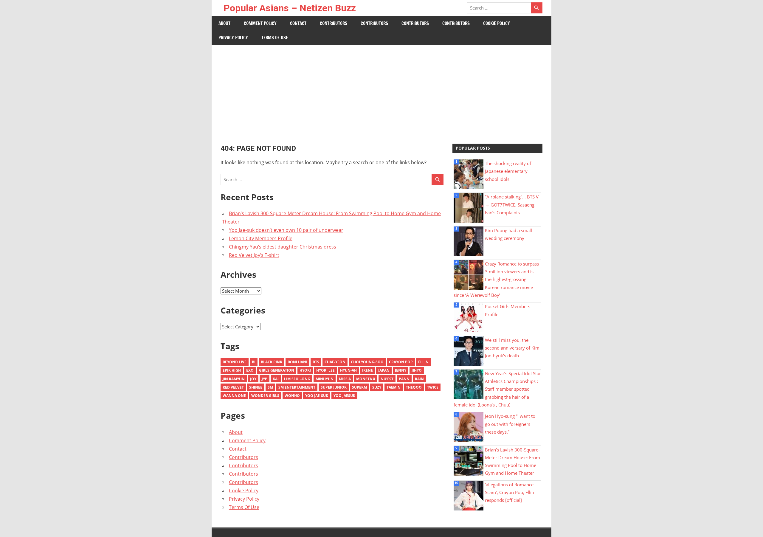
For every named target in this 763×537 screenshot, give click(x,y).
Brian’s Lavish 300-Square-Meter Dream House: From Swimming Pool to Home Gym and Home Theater (512, 461)
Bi (253, 361)
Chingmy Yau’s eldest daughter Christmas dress (282, 246)
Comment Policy (260, 23)
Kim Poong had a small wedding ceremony (508, 234)
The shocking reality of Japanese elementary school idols (508, 171)
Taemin (394, 387)
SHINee (255, 387)
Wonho (292, 395)
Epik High (232, 370)
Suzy (376, 387)
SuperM (359, 387)
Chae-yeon (335, 361)
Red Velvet (233, 387)
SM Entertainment (296, 387)
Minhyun (325, 378)
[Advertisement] (381, 90)
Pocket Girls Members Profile (507, 310)
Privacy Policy (233, 38)
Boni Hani (297, 361)
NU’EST (387, 378)
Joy (253, 378)
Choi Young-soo (367, 361)
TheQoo (414, 387)
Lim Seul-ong (297, 378)
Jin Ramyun (234, 378)
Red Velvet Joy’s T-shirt (254, 255)
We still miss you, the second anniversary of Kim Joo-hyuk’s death (512, 348)
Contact (298, 23)
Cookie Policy (496, 23)
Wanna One (234, 395)
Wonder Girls (265, 395)
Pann (404, 378)
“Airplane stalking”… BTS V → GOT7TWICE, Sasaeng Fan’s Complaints (512, 204)
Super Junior (334, 387)
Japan (384, 370)
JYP (264, 378)
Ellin (423, 361)
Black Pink (271, 361)
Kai (276, 378)
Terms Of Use (274, 38)
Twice (432, 387)
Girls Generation (276, 370)
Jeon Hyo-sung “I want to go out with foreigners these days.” (510, 424)
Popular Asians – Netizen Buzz (290, 8)
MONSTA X (365, 378)
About (224, 23)
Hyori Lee (325, 370)
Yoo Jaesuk (344, 395)
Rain (419, 378)
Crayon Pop (401, 361)
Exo (250, 370)
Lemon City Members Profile (260, 238)
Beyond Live (234, 361)
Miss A (345, 378)
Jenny (400, 370)
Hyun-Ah (348, 370)
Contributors (333, 23)
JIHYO (417, 370)
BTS (316, 361)
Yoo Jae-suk (316, 395)
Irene (367, 370)
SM (270, 387)
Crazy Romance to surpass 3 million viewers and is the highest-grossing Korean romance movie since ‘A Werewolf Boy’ (496, 279)
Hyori (305, 370)
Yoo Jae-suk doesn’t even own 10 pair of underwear (286, 230)
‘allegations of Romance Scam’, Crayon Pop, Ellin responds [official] (509, 492)
